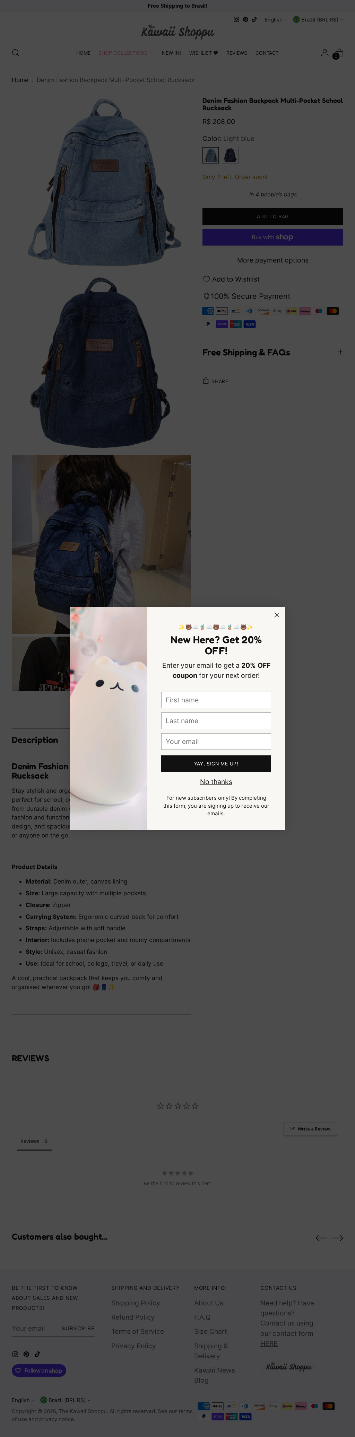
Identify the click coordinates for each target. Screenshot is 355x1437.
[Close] (276, 615)
